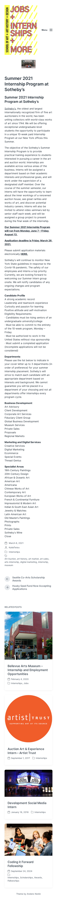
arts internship (12, 562)
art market (33, 558)
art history (22, 558)
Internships (14, 552)
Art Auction (10, 558)
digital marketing (28, 562)
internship (43, 562)
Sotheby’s (10, 108)
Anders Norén (34, 894)
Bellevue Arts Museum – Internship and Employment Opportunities (28, 670)
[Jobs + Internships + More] (21, 30)
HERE (24, 254)
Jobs (26, 683)
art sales (44, 558)
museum (9, 565)
